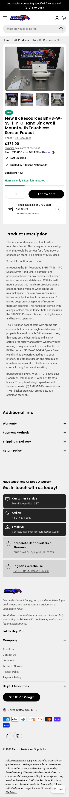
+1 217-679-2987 (21, 517)
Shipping (10, 148)
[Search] (61, 29)
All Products (21, 40)
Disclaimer (11, 792)
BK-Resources (23, 138)
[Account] (57, 18)
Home (6, 40)
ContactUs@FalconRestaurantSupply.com (35, 531)
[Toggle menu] (5, 18)
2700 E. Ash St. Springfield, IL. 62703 (33, 552)
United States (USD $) (20, 710)
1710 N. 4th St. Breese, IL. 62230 (31, 571)
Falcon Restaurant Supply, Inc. (29, 749)
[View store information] (58, 209)
